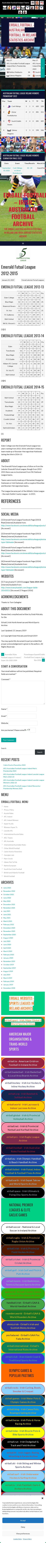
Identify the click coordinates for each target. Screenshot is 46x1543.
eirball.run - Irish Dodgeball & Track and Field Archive (23, 1443)
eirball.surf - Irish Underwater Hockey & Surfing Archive (23, 1476)
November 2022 (9, 891)
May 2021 (6, 918)
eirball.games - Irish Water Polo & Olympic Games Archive (23, 1400)
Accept (23, 1520)
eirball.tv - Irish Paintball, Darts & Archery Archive (23, 1487)
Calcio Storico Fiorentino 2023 (14, 765)
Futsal (24, 280)
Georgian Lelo (9, 855)
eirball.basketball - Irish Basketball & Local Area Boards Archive (23, 1074)
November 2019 (9, 961)
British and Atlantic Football (14, 873)
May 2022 (6, 901)
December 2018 (9, 988)
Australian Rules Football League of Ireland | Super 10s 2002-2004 (11, 657)
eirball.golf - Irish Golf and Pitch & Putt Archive (23, 1272)
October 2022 (8, 894)
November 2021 (9, 908)
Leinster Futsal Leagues (35, 280)
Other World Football (12, 848)
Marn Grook (8, 859)
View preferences (23, 1533)
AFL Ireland (8, 817)
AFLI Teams (8, 838)
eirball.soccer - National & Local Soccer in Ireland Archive (23, 1228)
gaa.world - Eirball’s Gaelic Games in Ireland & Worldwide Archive (23, 1293)
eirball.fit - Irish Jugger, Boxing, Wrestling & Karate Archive (23, 1454)
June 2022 (7, 898)
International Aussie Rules (13, 834)
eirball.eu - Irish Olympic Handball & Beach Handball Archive (23, 1160)
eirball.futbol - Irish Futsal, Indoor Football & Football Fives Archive (23, 1171)
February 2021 (8, 924)
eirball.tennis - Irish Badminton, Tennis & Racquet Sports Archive (23, 1282)
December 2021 (9, 904)
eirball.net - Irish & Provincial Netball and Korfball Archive (23, 1128)
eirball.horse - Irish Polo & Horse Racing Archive (23, 1422)
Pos (3, 101)
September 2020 (9, 935)
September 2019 (9, 968)
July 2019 (6, 975)
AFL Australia (9, 841)
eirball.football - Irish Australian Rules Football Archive (23, 1149)
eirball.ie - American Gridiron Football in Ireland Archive (23, 1063)
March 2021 (7, 921)
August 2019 (8, 971)
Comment (5, 679)
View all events (39, 178)
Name (4, 709)
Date (6, 163)
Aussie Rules (8, 813)
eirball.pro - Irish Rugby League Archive (23, 1138)
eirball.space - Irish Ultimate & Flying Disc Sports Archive (23, 1193)
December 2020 (9, 928)
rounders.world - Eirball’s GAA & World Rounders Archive (23, 1315)
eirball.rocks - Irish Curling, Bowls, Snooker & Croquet (23, 1389)
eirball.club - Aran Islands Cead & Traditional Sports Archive (23, 1358)
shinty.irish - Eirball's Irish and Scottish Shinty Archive (23, 1326)
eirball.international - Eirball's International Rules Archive (23, 1347)
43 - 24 (29, 168)
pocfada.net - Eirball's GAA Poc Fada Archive (23, 1337)
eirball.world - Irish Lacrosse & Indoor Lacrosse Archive (23, 1106)
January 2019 (8, 985)
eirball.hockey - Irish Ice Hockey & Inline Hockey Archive (23, 1084)
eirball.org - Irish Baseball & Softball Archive (23, 1095)
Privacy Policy (27, 1539)
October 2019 (8, 965)
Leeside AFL (8, 831)
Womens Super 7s (10, 827)
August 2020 (8, 938)
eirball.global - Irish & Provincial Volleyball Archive (23, 1117)
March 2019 (7, 978)
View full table (39, 139)
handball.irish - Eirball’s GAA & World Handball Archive (23, 1304)
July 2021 (6, 911)
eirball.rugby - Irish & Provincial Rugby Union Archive (23, 1239)
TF (37, 101)
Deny (23, 1527)
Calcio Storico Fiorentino (13, 852)
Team (9, 101)
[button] (42, 1498)
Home (6, 806)
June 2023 (7, 888)
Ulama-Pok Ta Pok (10, 862)
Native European (10, 866)
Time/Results (29, 163)
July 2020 (6, 941)
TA (42, 101)
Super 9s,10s (8, 824)
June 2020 (7, 945)
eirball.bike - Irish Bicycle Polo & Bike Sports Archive (23, 1432)
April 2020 (7, 948)
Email (4, 716)
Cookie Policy (17, 1539)
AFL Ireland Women (11, 820)
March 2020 (7, 951)
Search (3, 748)
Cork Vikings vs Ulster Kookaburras (17, 170)
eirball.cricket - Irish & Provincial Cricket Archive (23, 1261)
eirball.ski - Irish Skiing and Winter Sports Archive (23, 1465)
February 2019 (8, 981)
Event (17, 163)
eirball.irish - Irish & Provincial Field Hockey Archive (23, 1250)
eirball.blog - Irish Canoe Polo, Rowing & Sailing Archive (23, 1411)
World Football (9, 876)
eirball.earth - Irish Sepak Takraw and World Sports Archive (23, 1182)
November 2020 (9, 931)
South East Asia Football (13, 869)
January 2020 (8, 958)
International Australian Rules (15, 845)
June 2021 (7, 914)
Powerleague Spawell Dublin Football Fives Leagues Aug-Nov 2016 (34, 657)
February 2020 (8, 955)
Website (4, 723)
